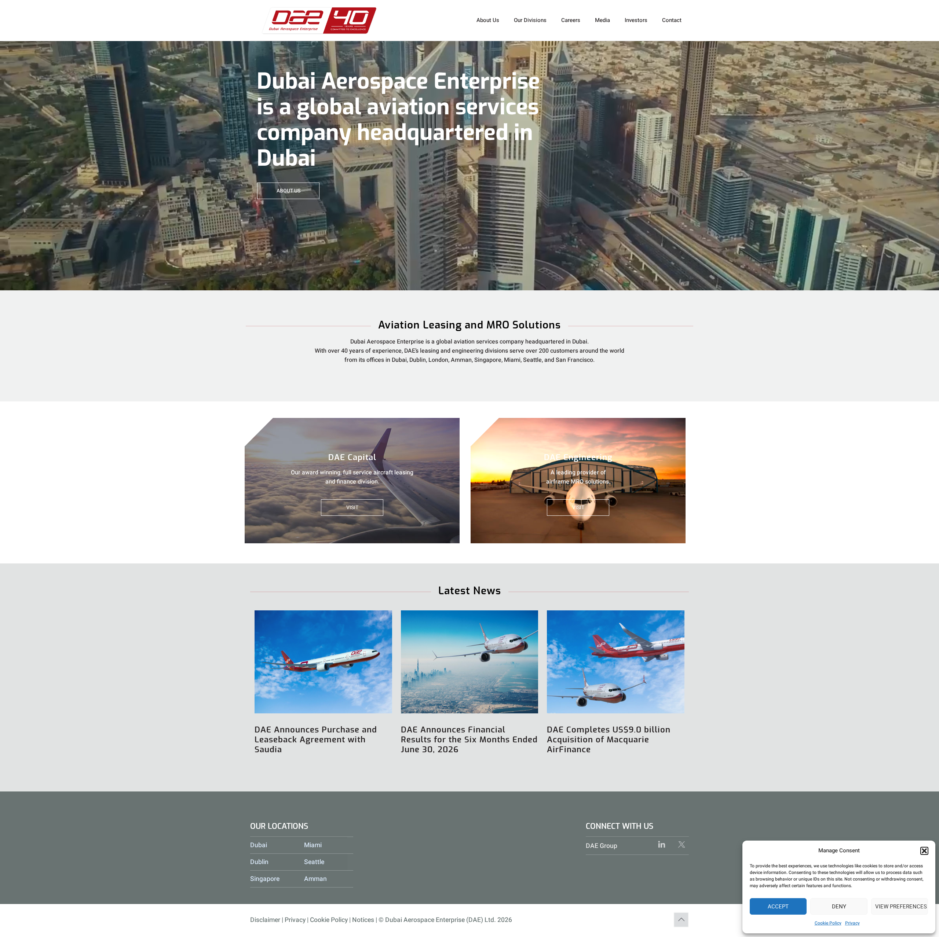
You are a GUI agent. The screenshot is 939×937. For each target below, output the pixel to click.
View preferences (901, 906)
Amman (315, 878)
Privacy (852, 923)
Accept (778, 906)
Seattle (314, 862)
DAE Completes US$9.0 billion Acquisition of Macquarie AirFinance (609, 740)
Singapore (264, 878)
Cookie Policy (828, 923)
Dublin (259, 862)
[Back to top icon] (681, 919)
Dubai (258, 845)
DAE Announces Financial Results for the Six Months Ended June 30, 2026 (469, 740)
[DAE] (319, 20)
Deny (839, 906)
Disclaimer (265, 920)
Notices (363, 920)
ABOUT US (288, 191)
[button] (924, 851)
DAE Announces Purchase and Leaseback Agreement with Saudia (316, 740)
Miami (313, 845)
